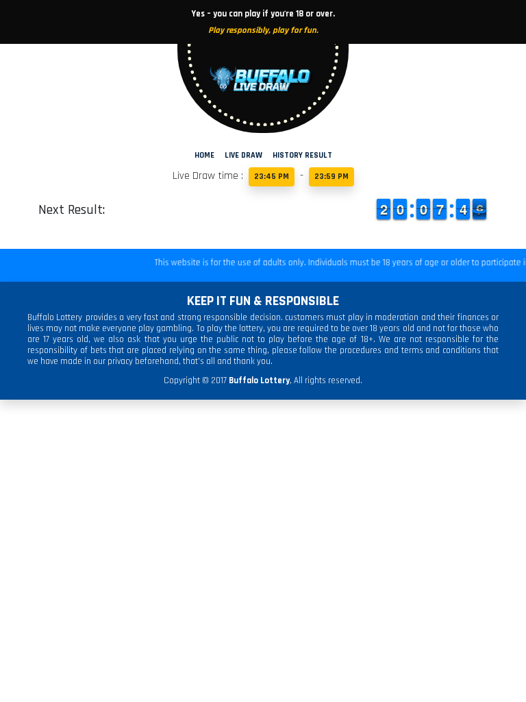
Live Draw (243, 155)
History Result (302, 155)
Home (204, 155)
